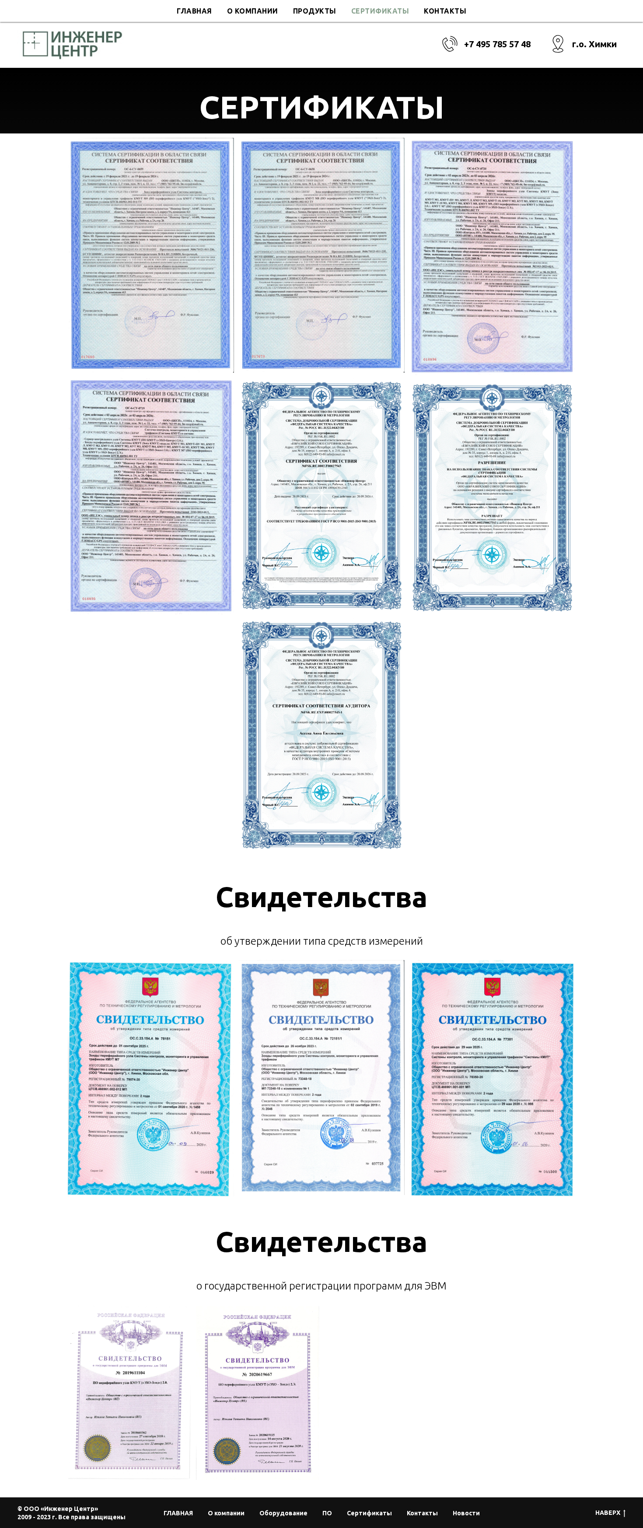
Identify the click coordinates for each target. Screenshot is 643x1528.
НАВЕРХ (607, 1512)
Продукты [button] (314, 11)
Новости (466, 1513)
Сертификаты (380, 11)
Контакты (445, 11)
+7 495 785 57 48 (497, 44)
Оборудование (283, 1513)
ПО (327, 1513)
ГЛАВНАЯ (194, 11)
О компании (226, 1513)
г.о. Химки (594, 44)
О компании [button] (252, 11)
